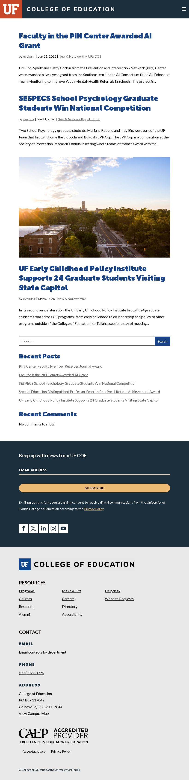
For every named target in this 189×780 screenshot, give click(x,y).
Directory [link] (69, 606)
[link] (70, 11)
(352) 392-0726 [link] (31, 673)
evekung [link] (29, 56)
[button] (184, 8)
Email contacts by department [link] (42, 652)
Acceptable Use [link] (34, 751)
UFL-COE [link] (94, 56)
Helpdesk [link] (112, 591)
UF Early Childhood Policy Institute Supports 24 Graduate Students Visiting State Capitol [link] (92, 278)
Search (162, 341)
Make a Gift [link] (71, 591)
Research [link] (26, 606)
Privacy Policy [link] (93, 509)
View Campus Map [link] (34, 713)
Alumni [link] (24, 614)
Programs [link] (27, 591)
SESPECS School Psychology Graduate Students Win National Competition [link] (77, 383)
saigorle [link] (28, 119)
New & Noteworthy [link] (73, 56)
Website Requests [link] (119, 598)
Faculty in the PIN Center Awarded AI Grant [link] (53, 374)
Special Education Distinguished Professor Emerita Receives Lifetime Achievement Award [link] (89, 391)
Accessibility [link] (72, 614)
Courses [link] (25, 598)
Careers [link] (68, 598)
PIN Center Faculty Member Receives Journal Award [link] (60, 366)
